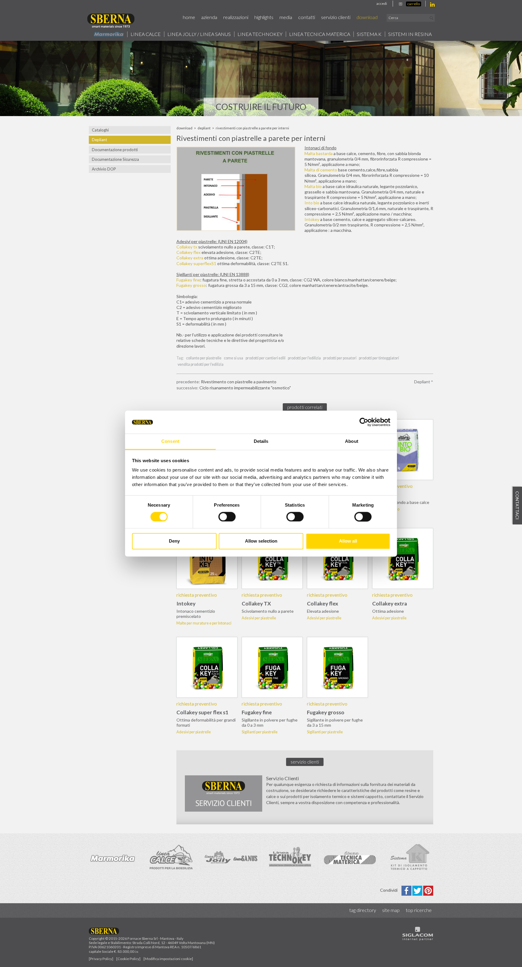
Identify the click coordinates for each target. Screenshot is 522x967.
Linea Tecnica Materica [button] (319, 34)
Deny (174, 541)
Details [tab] (261, 441)
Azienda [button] (209, 17)
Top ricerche (419, 910)
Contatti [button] (306, 17)
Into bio (311, 202)
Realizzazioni (235, 17)
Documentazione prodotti (115, 149)
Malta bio (313, 186)
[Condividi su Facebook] (406, 890)
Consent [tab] (170, 441)
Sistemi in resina (410, 34)
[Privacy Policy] (101, 958)
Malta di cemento (320, 169)
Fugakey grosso (191, 285)
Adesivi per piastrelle (259, 618)
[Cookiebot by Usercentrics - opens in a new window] (363, 422)
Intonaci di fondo (385, 509)
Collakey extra (189, 257)
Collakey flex (188, 252)
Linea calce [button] (145, 34)
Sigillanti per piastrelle (260, 732)
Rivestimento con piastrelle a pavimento (238, 381)
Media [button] (285, 17)
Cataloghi (100, 130)
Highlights (263, 17)
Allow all (348, 541)
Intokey (311, 219)
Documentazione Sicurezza (115, 159)
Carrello (413, 4)
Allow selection (261, 541)
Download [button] (367, 17)
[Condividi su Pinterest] (428, 890)
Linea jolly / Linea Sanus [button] (199, 34)
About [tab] (351, 441)
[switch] (227, 516)
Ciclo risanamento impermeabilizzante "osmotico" (245, 387)
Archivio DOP (104, 169)
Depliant (99, 139)
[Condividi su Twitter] (417, 890)
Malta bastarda (318, 153)
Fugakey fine (188, 279)
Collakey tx (186, 246)
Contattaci (517, 505)
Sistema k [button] (369, 34)
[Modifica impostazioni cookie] (168, 958)
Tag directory (362, 910)
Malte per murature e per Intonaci (203, 623)
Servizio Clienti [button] (335, 17)
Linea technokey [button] (259, 34)
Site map (391, 910)
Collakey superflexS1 (196, 263)
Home (189, 17)
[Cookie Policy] (128, 958)
